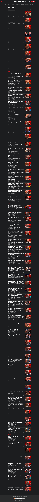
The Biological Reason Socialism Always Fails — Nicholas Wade (16, 254)
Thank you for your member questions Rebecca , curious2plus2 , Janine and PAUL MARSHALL (14, 83)
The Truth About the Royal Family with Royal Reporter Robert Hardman (15, 59)
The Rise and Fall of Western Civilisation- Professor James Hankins (15, 52)
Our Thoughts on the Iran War (13, 329)
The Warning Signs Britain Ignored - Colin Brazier (15, 38)
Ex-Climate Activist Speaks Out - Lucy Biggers (14, 240)
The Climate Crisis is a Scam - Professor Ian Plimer (15, 371)
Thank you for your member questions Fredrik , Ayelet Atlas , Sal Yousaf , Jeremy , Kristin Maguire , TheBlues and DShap (16, 317)
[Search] (28, 1)
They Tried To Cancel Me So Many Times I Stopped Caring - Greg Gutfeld (15, 476)
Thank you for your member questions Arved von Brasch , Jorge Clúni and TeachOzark (15, 179)
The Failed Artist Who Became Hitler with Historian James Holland (15, 128)
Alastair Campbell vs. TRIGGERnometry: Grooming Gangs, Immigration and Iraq (15, 115)
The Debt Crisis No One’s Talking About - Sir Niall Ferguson (15, 488)
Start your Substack (17, 498)
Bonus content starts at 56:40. (12, 406)
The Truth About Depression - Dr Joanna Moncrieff (15, 156)
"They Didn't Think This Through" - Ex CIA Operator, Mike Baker (15, 324)
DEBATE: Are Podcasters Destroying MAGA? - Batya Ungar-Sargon (16, 309)
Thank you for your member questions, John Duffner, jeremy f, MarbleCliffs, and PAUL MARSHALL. (16, 270)
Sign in (37, 1)
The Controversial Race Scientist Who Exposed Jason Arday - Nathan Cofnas (15, 19)
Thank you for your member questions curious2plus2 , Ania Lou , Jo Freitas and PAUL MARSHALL (16, 284)
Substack (16, 500)
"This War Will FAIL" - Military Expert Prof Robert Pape (15, 341)
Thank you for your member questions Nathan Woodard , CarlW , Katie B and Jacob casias (15, 311)
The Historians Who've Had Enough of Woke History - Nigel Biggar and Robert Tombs (15, 12)
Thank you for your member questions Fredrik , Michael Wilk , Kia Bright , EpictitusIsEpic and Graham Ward (16, 227)
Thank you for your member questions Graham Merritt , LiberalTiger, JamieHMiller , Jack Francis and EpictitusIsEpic (15, 186)
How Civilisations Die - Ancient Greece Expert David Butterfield (16, 225)
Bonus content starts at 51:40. (12, 379)
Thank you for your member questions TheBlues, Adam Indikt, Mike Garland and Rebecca (15, 165)
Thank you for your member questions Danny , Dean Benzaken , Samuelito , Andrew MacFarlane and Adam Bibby (16, 172)
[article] (19, 14)
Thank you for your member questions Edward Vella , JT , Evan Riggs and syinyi (15, 110)
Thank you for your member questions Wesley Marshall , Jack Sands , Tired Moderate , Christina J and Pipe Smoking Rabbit (16, 67)
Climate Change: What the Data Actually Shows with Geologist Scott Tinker (15, 81)
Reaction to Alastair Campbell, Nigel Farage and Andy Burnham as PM (15, 102)
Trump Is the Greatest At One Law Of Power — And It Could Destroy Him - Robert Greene (16, 282)
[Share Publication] (29, 1)
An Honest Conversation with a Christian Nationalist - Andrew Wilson (15, 289)
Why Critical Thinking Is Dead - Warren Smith (16, 260)
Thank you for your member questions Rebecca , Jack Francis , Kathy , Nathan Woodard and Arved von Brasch (16, 199)
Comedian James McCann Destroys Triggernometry (14, 429)
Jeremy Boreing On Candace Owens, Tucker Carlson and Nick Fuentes (15, 443)
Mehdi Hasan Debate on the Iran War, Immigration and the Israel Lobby (14, 335)
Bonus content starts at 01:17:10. (12, 393)
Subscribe (32, 1)
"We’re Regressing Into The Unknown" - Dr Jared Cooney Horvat (15, 197)
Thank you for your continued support (13, 27)
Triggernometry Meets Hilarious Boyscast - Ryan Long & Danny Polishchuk (15, 268)
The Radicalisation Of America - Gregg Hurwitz (14, 464)
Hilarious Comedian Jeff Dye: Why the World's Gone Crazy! (16, 470)
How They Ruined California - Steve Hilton (15, 481)
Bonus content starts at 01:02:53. (12, 477)
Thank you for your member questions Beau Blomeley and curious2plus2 (15, 117)
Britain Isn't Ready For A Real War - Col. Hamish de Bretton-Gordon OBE (14, 65)
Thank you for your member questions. (13, 261)
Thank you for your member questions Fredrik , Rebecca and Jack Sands (16, 21)
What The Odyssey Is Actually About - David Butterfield (15, 95)
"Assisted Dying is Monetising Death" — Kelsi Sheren (16, 218)
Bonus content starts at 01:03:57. (12, 465)
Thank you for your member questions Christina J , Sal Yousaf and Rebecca (16, 60)
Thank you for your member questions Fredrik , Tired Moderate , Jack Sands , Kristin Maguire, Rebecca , (15, 14)
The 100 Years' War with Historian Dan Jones (16, 142)
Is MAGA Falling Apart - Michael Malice (14, 354)
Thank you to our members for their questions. (14, 325)
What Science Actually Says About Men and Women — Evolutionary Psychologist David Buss (15, 232)
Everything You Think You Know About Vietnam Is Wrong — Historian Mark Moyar (15, 247)
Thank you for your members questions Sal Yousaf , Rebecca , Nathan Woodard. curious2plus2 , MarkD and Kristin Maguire (16, 256)
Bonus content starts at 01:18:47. (12, 438)
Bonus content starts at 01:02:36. (12, 430)
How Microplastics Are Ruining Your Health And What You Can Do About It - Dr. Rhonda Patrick (15, 404)
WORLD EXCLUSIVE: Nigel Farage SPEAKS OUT (15, 108)
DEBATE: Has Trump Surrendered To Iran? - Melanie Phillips (15, 149)
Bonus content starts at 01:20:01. (12, 444)
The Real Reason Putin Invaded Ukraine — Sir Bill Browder (16, 135)
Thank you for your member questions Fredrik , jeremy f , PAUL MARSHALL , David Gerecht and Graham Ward (15, 40)
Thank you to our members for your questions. (14, 360)
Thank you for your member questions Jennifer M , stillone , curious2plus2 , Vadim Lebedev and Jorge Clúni (16, 158)
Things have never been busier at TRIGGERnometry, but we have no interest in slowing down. (15, 33)
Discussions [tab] (13, 9)
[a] (28, 13)
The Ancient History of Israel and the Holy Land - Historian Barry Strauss (15, 365)
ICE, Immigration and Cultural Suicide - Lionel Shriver (16, 385)
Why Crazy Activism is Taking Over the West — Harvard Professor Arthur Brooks (15, 122)
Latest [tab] (9, 9)
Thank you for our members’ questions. (13, 290)
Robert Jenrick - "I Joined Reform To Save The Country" (16, 437)
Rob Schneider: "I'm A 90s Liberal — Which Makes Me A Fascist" (15, 275)
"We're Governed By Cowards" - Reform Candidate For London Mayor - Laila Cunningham (15, 449)
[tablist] (12, 10)
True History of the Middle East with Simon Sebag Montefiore (15, 26)
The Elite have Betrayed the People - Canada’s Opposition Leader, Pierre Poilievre (16, 378)
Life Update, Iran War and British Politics (15, 212)
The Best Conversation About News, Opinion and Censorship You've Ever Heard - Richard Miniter (16, 457)
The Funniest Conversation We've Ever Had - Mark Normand (16, 302)
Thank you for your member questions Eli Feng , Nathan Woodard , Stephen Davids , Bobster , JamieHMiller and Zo (15, 235)
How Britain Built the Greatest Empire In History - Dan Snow (15, 45)
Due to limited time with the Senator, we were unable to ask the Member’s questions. (16, 349)
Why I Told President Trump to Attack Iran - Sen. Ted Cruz (15, 348)
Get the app (23, 498)
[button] (6, 4)
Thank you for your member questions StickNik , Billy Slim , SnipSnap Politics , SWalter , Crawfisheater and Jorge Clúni (15, 304)
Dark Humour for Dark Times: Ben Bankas (15, 359)
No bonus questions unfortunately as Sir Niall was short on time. (15, 489)
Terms (21, 496)
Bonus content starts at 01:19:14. (12, 459)
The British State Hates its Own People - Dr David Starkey (15, 163)
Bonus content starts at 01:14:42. (12, 424)
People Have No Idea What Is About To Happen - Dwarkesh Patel (14, 206)
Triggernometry (13, 15)
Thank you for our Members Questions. (13, 366)
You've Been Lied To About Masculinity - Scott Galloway (16, 411)
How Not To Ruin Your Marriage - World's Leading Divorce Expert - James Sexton (15, 398)
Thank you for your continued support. (13, 192)
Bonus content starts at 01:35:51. (12, 399)
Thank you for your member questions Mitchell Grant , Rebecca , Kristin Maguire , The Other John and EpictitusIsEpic (16, 97)
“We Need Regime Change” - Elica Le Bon (15, 315)
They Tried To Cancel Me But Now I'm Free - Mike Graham (15, 423)
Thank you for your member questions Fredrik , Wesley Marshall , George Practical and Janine (15, 151)
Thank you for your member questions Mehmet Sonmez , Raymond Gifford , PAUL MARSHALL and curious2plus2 (15, 220)
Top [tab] (11, 9)
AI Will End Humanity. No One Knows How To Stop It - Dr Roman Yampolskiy (15, 295)
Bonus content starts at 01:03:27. (12, 471)
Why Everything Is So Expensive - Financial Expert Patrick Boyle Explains (15, 184)
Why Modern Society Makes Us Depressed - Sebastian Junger (15, 177)
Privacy (19, 496)
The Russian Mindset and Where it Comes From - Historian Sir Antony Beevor (15, 191)
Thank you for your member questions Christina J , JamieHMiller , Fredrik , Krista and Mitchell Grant (14, 130)
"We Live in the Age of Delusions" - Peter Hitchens (15, 88)
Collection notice (25, 496)
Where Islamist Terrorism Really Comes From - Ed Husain (16, 170)
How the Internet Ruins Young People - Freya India (15, 392)
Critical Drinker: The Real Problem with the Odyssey (15, 74)
